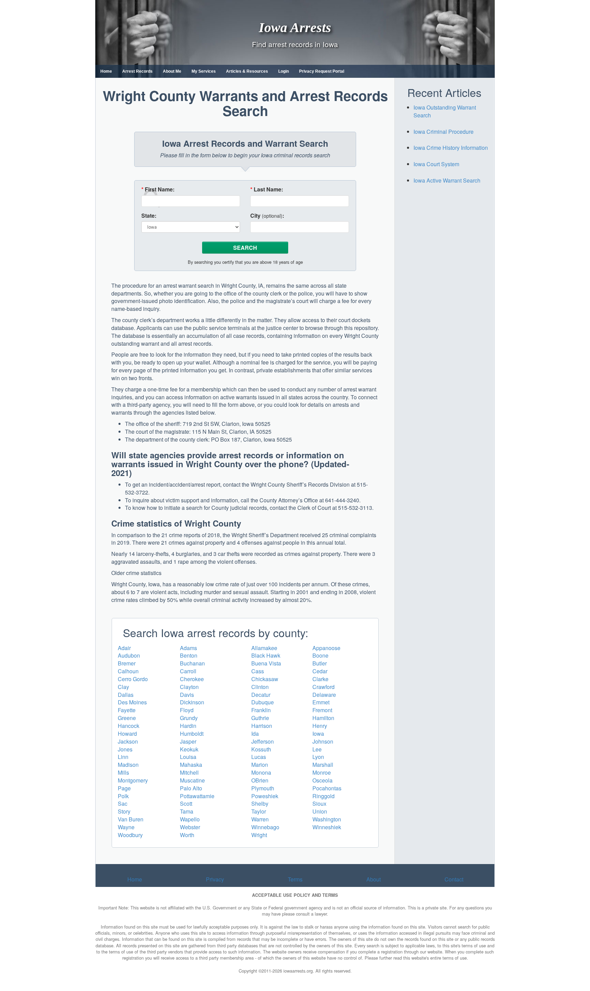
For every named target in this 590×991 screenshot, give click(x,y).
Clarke (320, 679)
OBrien (259, 780)
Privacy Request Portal (321, 71)
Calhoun (128, 671)
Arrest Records (137, 71)
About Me (172, 71)
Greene (127, 718)
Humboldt (191, 733)
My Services (204, 71)
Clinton (260, 687)
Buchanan (192, 663)
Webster (190, 827)
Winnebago (265, 827)
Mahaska (191, 765)
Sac (122, 803)
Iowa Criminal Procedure (443, 131)
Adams (188, 648)
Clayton (189, 687)
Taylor (258, 811)
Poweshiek (264, 796)
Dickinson (192, 702)
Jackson (128, 741)
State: (148, 215)
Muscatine (192, 780)
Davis (187, 695)
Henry (319, 726)
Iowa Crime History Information (450, 148)
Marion (259, 765)
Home (106, 71)
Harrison (261, 726)
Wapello (190, 819)
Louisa (188, 757)
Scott (186, 803)
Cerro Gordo (133, 679)
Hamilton (323, 718)
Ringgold (323, 796)
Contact (454, 879)
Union (319, 811)
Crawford (323, 687)
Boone (320, 655)
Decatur (260, 695)
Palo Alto (191, 788)
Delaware (324, 695)
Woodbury (130, 835)
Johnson (322, 741)
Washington (326, 819)
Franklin (261, 710)
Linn (123, 757)
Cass (257, 671)
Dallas (126, 695)
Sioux (319, 803)
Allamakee (264, 648)
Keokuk (189, 749)
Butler (319, 663)
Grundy (189, 718)
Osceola (322, 780)
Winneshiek (326, 827)
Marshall (322, 765)
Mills (123, 772)
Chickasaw (264, 679)
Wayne (126, 827)
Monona (261, 772)
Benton (188, 655)
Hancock (128, 726)
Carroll (188, 671)
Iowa (318, 733)
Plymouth (262, 788)
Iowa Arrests (295, 27)
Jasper (188, 741)
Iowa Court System (436, 164)
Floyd (187, 710)
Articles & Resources (247, 71)
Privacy (215, 879)
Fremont (322, 710)
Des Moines (132, 702)
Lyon (318, 757)
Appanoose (326, 648)
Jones (125, 749)
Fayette (127, 710)
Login (283, 71)
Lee (317, 749)
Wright (259, 835)
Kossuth (261, 749)
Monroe (321, 772)
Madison (128, 765)
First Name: (157, 189)
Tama (186, 811)
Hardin (188, 726)
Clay (123, 687)
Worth (187, 835)
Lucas (258, 757)
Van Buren (130, 819)
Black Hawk (265, 655)
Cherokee (192, 679)
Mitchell (189, 772)
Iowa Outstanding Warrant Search (444, 111)
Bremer (127, 663)
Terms (295, 879)
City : (267, 215)
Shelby (259, 803)
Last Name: (266, 189)
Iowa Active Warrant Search (446, 180)
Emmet (320, 702)
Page (124, 788)
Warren (260, 819)
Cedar (319, 671)
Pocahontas (326, 788)
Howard (127, 733)
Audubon (129, 655)
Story (124, 811)
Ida (255, 733)
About (373, 879)
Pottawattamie (197, 796)
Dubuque (262, 702)
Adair (124, 648)
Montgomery (133, 780)
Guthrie (260, 718)
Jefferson (262, 741)
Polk (123, 796)
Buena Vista (266, 663)
